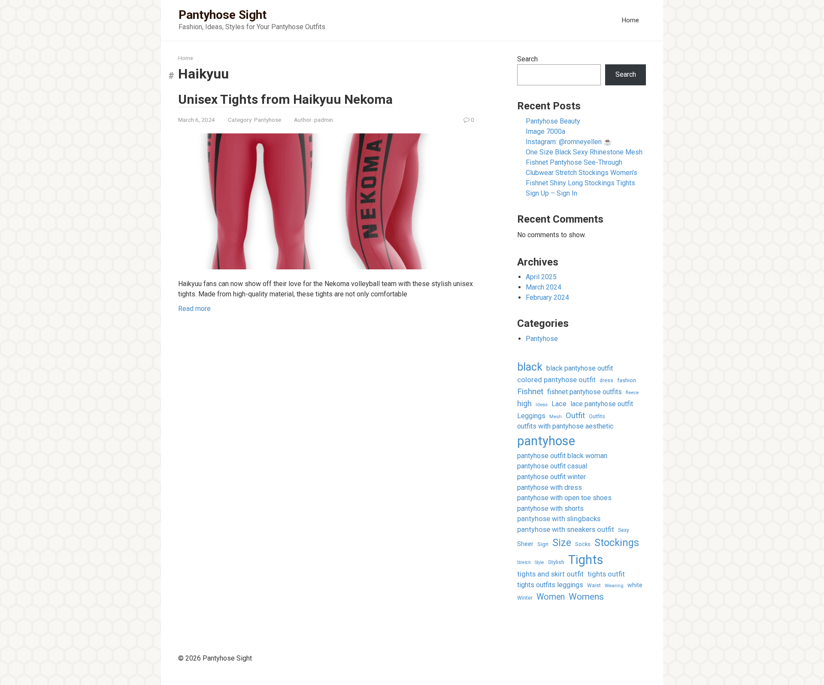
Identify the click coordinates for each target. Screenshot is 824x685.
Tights (585, 559)
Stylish (556, 562)
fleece (632, 392)
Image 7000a (545, 131)
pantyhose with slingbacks (558, 519)
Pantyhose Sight (223, 15)
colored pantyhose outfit (556, 380)
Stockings (616, 543)
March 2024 (543, 287)
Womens (586, 596)
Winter (525, 598)
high (524, 403)
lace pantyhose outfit (601, 404)
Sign (542, 544)
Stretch (524, 562)
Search (527, 59)
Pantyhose (267, 119)
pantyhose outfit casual (552, 466)
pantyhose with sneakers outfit (565, 529)
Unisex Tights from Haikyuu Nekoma (285, 99)
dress (606, 380)
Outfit (575, 415)
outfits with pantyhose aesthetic (565, 426)
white (634, 585)
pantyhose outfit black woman (562, 456)
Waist (594, 585)
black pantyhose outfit (579, 368)
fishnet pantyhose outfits (584, 392)
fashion (626, 380)
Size (561, 543)
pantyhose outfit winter (551, 477)
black (529, 367)
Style (539, 562)
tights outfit (606, 574)
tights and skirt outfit (550, 574)
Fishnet (530, 391)
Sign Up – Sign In (551, 193)
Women (550, 597)
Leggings (531, 416)
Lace (558, 404)
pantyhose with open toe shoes (564, 498)
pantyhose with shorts (550, 508)
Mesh (555, 416)
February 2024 (547, 297)
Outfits (597, 416)
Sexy (623, 530)
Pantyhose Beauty (553, 121)
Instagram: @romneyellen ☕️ (569, 142)
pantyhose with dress (549, 487)
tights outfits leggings (550, 585)
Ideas (542, 404)
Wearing (614, 585)
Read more (194, 309)
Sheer (525, 544)
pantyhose (546, 441)
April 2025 (541, 277)
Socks (583, 544)
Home (630, 20)
